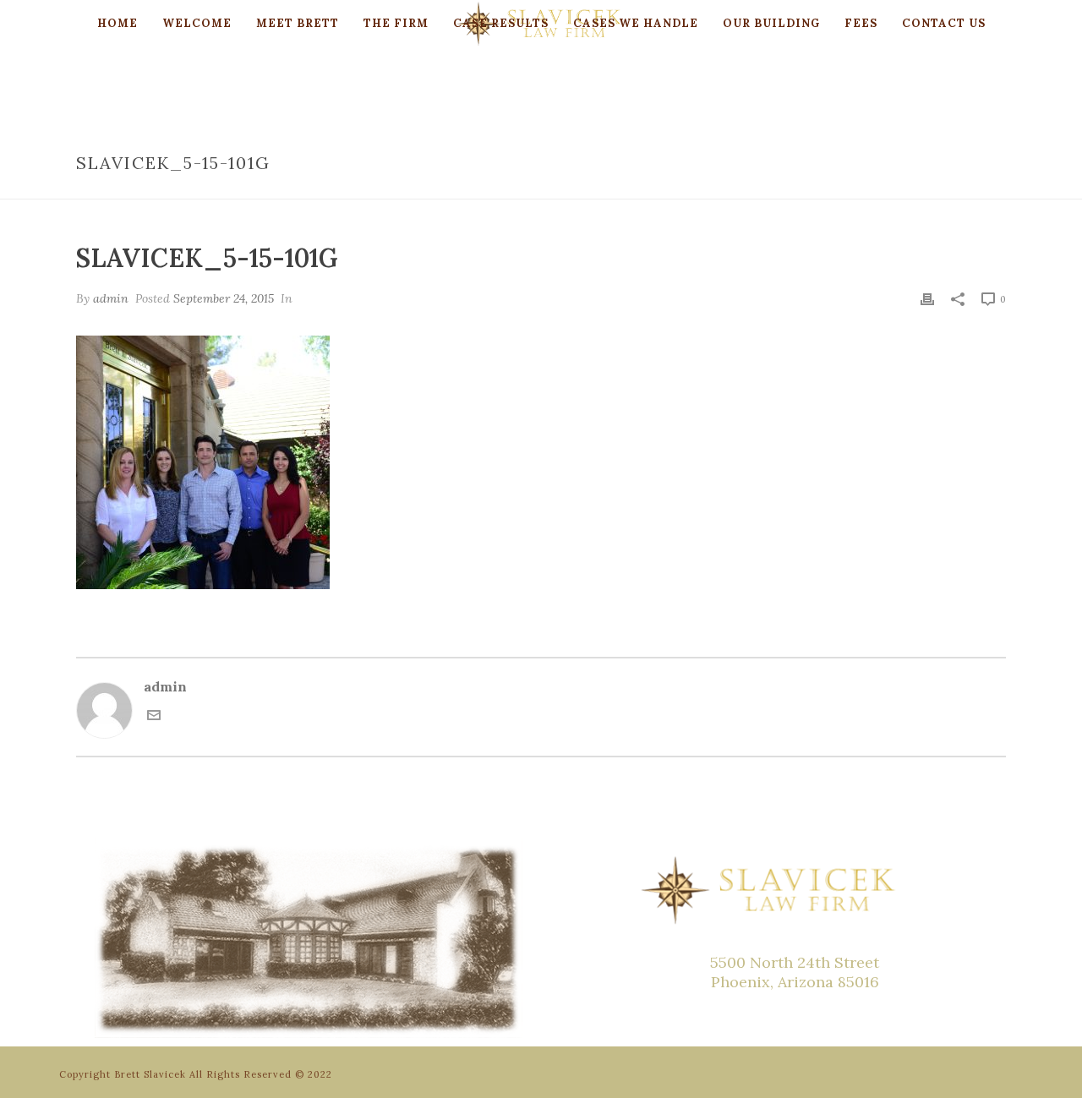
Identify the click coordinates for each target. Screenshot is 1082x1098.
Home (117, 23)
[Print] (927, 298)
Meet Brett (297, 23)
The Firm (396, 23)
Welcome (197, 23)
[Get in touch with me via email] (154, 716)
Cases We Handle (635, 23)
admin (110, 298)
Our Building (771, 23)
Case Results (501, 23)
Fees (860, 23)
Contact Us (944, 23)
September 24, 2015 (223, 298)
